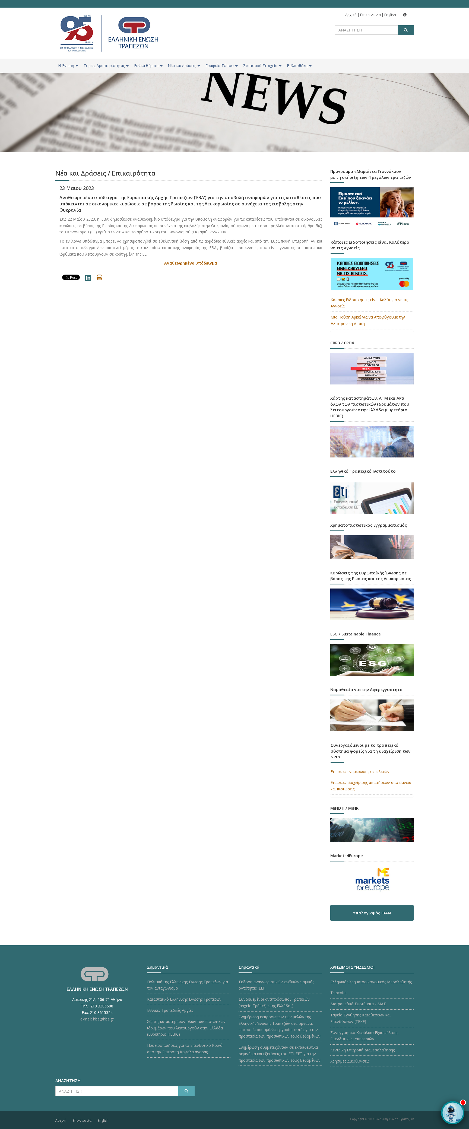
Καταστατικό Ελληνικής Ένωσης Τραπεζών (184, 999)
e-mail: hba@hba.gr (97, 1019)
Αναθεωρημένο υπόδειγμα (190, 263)
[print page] (99, 278)
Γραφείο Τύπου (219, 65)
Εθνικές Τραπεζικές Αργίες (170, 1010)
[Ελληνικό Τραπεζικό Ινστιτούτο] (372, 498)
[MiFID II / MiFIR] (372, 825)
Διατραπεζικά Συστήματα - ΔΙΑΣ (358, 1003)
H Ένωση (66, 65)
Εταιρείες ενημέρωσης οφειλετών (360, 771)
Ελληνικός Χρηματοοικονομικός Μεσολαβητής (371, 981)
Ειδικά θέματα (146, 65)
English (390, 14)
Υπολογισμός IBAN (372, 912)
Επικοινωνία (370, 14)
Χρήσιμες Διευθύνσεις (349, 1061)
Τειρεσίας (338, 992)
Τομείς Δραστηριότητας (104, 65)
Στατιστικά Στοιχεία (260, 65)
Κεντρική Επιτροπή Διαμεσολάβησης (362, 1049)
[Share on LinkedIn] (88, 279)
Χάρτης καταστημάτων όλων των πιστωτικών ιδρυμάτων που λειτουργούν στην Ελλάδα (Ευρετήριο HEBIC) (186, 1028)
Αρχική (351, 14)
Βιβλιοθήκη (297, 65)
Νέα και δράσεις (182, 65)
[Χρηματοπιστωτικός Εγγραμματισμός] (372, 542)
